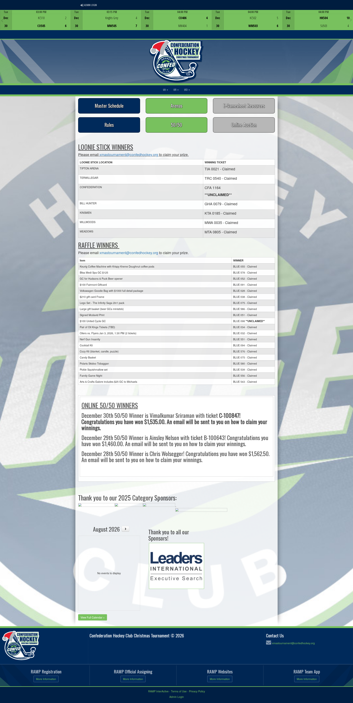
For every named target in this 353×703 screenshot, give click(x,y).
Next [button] (351, 20)
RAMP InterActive (158, 691)
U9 (164, 90)
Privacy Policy (197, 691)
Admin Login (176, 697)
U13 (186, 90)
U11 (175, 90)
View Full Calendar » (93, 617)
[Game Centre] (35, 23)
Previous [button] (2, 20)
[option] (35, 20)
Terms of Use (179, 691)
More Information (46, 679)
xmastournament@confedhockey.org (128, 154)
